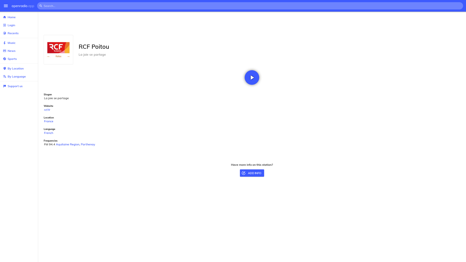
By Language (17, 76)
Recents (13, 33)
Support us (15, 86)
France (48, 121)
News (11, 51)
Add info (254, 173)
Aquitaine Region (67, 144)
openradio (23, 6)
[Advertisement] (252, 23)
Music (11, 43)
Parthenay (88, 144)
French (48, 133)
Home (12, 17)
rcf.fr (47, 110)
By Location (16, 68)
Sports (12, 59)
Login (11, 25)
